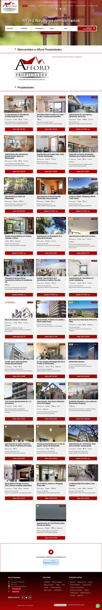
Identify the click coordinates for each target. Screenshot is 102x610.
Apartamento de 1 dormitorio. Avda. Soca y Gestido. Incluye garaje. (82, 445)
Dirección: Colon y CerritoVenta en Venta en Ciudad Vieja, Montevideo (47, 162)
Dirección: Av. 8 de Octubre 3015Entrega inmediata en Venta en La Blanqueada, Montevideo (82, 492)
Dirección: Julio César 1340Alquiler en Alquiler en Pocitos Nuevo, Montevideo (80, 205)
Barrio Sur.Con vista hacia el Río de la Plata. (83, 321)
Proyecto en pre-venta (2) (76, 590)
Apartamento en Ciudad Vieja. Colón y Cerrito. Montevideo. (50, 155)
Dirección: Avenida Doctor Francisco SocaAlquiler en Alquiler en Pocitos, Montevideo (78, 452)
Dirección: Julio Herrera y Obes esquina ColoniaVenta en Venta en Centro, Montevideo (15, 205)
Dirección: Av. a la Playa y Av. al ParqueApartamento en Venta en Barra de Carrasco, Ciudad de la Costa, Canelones (18, 329)
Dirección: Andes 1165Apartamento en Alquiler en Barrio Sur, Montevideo (80, 123)
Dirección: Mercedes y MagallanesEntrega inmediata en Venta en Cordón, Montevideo (48, 370)
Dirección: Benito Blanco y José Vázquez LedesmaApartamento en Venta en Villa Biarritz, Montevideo (16, 123)
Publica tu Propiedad (67, 5)
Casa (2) (90, 582)
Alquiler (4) (72, 582)
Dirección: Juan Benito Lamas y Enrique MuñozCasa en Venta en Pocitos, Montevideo (47, 412)
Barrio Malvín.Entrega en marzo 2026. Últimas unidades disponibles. (18, 484)
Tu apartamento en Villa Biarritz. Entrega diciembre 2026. (17, 115)
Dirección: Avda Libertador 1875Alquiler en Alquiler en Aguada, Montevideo (46, 205)
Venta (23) (72, 595)
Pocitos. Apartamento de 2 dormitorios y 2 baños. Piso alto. (49, 279)
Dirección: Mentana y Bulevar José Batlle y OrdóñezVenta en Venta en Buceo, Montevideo (80, 165)
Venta (63, 584)
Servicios (50, 5)
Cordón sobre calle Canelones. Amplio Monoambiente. (16, 363)
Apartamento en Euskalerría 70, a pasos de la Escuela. (49, 237)
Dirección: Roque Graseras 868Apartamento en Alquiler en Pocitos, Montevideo (48, 286)
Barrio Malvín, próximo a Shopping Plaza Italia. (50, 484)
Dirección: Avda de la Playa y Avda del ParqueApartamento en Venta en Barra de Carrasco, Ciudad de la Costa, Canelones (82, 246)
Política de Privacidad (55, 587)
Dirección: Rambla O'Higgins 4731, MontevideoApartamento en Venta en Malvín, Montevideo (47, 531)
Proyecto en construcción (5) (77, 587)
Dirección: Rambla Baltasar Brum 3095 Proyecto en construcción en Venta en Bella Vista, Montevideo (80, 366)
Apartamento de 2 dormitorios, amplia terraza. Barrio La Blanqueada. (16, 156)
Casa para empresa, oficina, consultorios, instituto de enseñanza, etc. (18, 280)
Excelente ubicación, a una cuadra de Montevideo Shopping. (83, 402)
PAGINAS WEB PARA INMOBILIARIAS (76, 605)
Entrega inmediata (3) (75, 584)
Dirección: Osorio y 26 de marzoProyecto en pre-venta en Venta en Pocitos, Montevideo (49, 325)
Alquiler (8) (80, 595)
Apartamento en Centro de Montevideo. (15, 197)
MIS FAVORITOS (92, 5)
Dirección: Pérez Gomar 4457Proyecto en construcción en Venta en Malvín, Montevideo (18, 492)
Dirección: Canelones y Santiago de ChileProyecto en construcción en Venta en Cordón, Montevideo (18, 370)
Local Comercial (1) (87, 584)
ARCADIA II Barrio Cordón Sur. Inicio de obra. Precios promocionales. (50, 115)
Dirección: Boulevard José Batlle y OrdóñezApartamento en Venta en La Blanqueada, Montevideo (17, 164)
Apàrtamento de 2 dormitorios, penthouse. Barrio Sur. (80, 115)
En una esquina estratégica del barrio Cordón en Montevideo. (51, 363)
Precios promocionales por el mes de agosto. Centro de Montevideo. (51, 445)
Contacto (57, 5)
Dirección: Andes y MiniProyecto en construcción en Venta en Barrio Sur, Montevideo (80, 329)
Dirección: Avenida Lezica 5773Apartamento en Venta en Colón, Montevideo (15, 452)
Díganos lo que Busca (81, 5)
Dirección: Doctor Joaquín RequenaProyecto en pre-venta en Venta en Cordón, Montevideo (49, 123)
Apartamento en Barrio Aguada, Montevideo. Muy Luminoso (49, 197)
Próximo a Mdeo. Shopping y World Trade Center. (82, 197)
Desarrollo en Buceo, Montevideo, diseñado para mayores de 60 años (82, 155)
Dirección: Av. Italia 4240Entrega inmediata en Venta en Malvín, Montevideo (48, 492)
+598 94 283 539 (72, 2)
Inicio (24, 5)
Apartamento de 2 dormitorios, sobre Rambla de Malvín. (51, 524)
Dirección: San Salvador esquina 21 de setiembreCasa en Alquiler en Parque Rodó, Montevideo (16, 288)
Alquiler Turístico (47, 590)
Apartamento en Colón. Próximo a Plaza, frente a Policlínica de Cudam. (18, 445)
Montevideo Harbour (76, 362)
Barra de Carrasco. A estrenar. (16, 320)
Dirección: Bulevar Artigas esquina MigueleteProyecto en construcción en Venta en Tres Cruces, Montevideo (16, 410)
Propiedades (47, 582)
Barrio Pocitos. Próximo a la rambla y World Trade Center (50, 321)
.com (55, 562)
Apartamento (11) (82, 582)
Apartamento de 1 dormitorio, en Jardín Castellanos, (81, 279)
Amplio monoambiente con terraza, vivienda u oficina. (18, 237)
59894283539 (15, 591)
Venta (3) (86, 590)
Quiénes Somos (42, 5)
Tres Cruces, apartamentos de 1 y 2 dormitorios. (18, 402)
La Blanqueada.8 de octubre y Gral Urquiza (82, 484)
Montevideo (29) (74, 592)
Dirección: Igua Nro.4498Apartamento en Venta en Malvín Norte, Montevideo (49, 244)
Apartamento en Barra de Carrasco (82, 236)
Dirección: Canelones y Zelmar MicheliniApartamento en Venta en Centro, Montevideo (47, 452)
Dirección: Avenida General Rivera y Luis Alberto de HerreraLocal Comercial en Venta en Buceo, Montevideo (82, 409)
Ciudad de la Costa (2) (85, 592)
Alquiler (58, 584)
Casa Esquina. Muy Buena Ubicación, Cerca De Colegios (50, 402)
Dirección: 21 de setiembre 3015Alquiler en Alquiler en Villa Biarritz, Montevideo (15, 244)
